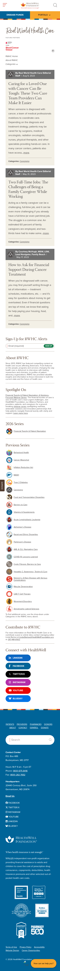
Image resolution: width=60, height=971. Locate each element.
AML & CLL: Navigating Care (26, 549)
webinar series (20, 406)
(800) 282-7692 (17, 774)
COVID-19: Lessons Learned (26, 557)
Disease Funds (15, 14)
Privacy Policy (25, 947)
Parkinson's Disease (22, 542)
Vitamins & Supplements (24, 512)
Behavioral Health (21, 452)
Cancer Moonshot (21, 460)
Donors (48, 724)
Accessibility (39, 947)
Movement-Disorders (23, 601)
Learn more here (20, 413)
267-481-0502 (14, 639)
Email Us (10, 796)
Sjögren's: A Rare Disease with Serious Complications (30, 579)
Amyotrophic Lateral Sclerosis (26, 609)
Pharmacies (35, 724)
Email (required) (16, 346)
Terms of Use (11, 947)
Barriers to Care (20, 505)
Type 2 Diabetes (21, 482)
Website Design (12, 950)
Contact (23, 728)
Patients (10, 724)
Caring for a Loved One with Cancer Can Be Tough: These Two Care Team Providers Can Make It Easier (27, 94)
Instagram (19, 682)
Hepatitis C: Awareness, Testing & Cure (30, 571)
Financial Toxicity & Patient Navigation (30, 431)
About (12, 728)
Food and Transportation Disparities (29, 497)
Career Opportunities (31, 950)
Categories (11, 64)
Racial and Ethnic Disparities (26, 534)
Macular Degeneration (23, 586)
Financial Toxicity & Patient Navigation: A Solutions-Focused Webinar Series (27, 396)
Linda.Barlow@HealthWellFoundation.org (36, 637)
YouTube (18, 690)
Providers (22, 724)
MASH (16, 475)
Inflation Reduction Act (23, 467)
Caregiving (24, 161)
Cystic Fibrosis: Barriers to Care (27, 564)
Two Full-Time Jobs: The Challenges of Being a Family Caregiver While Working (28, 189)
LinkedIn (17, 658)
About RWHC (12, 60)
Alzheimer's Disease (22, 527)
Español (34, 728)
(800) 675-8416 (20, 770)
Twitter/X (19, 674)
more (26, 152)
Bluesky (17, 698)
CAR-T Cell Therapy (22, 594)
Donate (45, 728)
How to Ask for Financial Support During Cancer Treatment (28, 270)
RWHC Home (12, 56)
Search (50, 739)
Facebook (18, 666)
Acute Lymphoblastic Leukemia (27, 519)
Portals (43, 14)
